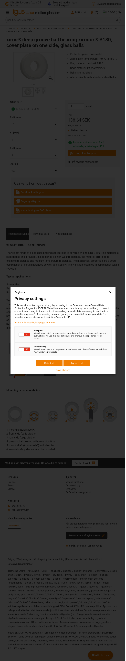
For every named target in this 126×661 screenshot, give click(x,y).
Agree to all (77, 363)
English (19, 292)
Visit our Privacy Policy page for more (34, 322)
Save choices (63, 370)
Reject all (49, 363)
